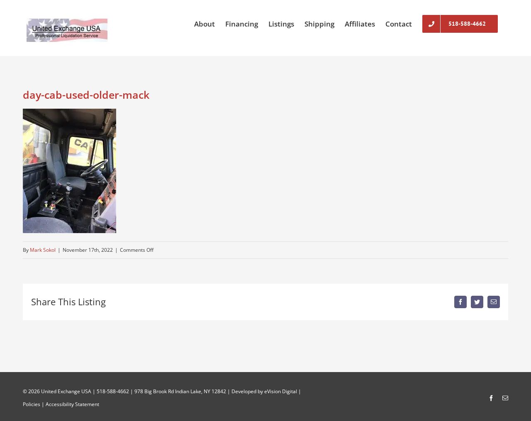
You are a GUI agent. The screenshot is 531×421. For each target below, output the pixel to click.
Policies (31, 404)
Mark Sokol (43, 249)
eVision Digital (280, 391)
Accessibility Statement (72, 404)
